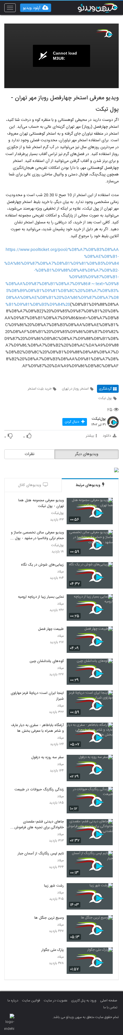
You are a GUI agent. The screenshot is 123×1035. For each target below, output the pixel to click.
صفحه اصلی (108, 1000)
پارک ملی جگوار (52, 950)
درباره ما (12, 1000)
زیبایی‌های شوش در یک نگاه (42, 565)
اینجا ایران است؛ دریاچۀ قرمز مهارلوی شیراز (37, 696)
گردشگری (105, 389)
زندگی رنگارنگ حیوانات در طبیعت (39, 790)
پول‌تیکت (99, 419)
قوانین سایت (31, 1000)
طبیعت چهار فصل (51, 629)
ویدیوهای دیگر (86, 454)
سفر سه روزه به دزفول (47, 758)
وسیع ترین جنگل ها (49, 918)
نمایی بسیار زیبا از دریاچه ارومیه (41, 597)
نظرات (29, 454)
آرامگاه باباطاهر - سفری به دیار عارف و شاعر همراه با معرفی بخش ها (37, 728)
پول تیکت (105, 398)
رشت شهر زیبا (54, 886)
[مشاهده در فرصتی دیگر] (105, 506)
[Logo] (104, 33)
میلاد (60, 571)
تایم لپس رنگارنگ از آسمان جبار (41, 854)
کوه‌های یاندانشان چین (46, 661)
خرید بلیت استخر (39, 389)
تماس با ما (110, 1007)
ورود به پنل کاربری (83, 1000)
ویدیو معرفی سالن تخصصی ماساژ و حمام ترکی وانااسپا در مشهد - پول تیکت (37, 535)
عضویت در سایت (56, 1000)
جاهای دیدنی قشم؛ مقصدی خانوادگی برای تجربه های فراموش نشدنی (39, 825)
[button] (35, 7)
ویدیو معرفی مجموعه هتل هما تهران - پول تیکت (41, 503)
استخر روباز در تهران (75, 389)
